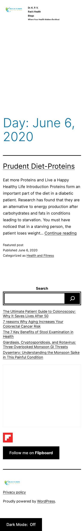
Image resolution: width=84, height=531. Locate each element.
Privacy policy (14, 492)
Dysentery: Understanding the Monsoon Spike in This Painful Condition (41, 354)
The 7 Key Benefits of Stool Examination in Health (38, 334)
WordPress (46, 501)
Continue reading (61, 233)
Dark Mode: (17, 524)
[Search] (72, 298)
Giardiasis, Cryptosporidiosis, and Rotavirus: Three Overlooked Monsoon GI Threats (39, 344)
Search (42, 288)
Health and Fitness (40, 255)
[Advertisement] (42, 70)
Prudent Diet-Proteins (39, 166)
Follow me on (31, 452)
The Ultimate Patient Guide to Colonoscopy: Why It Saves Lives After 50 (39, 313)
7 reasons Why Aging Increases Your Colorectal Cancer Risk (33, 324)
